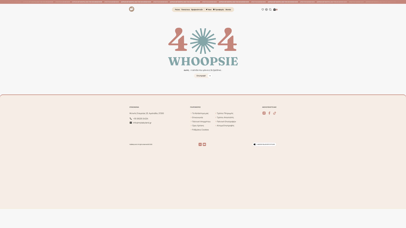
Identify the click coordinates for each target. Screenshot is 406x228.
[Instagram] (264, 113)
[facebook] (269, 113)
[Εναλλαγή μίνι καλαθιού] (274, 9)
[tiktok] (274, 113)
